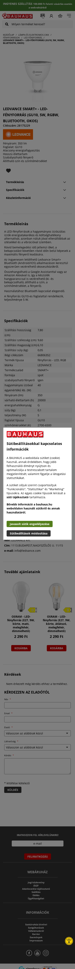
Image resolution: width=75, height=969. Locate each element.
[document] (37, 484)
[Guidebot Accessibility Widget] (69, 941)
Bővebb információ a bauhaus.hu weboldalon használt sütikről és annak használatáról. (33, 508)
